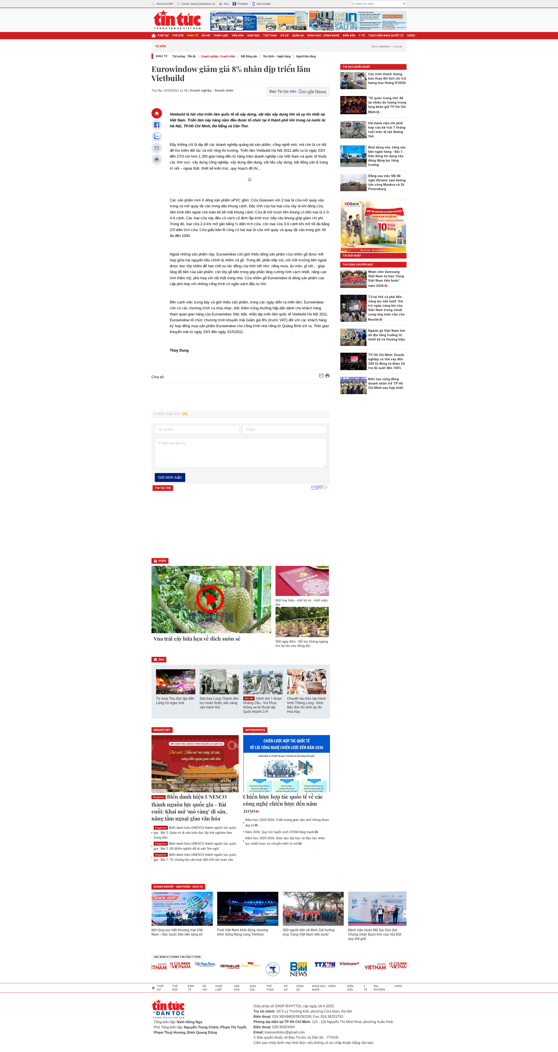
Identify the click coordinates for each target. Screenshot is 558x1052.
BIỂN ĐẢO (349, 35)
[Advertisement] (241, 397)
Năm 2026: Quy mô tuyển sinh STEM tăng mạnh (279, 832)
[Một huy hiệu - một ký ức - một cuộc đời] (302, 581)
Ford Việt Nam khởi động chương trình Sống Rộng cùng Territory (242, 932)
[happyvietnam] (235, 964)
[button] (324, 682)
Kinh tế (161, 56)
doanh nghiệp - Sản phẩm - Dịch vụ (178, 886)
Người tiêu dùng (306, 56)
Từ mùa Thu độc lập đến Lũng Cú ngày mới (175, 700)
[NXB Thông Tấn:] (260, 969)
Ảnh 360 (249, 698)
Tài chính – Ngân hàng (277, 56)
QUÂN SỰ (298, 35)
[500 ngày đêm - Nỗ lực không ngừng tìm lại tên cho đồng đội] (302, 622)
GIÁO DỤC (253, 35)
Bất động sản (249, 56)
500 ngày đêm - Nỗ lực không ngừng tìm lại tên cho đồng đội (302, 644)
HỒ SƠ (284, 35)
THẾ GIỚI (178, 35)
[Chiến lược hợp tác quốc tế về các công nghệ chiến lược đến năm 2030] (286, 764)
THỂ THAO (270, 35)
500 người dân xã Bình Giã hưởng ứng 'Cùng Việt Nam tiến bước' (309, 932)
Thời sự (162, 35)
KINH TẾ (192, 35)
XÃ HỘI (205, 35)
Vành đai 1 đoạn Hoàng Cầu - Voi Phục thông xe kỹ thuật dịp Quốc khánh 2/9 (262, 705)
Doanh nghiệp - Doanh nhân (218, 56)
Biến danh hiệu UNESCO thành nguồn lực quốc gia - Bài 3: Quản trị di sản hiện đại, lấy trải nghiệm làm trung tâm (195, 832)
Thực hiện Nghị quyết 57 (386, 35)
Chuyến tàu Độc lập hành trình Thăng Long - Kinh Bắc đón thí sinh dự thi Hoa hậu (306, 705)
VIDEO (411, 35)
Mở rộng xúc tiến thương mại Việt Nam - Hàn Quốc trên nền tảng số (177, 932)
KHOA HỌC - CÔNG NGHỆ (323, 35)
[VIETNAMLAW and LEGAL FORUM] (214, 967)
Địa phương (379, 988)
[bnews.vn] (285, 969)
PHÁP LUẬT (221, 35)
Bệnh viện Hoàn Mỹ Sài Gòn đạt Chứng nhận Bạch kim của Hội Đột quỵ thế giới (374, 934)
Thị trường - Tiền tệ (184, 56)
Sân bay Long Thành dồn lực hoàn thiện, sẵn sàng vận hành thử (219, 702)
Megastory (158, 797)
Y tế (362, 35)
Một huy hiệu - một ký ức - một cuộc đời (302, 602)
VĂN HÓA (238, 35)
